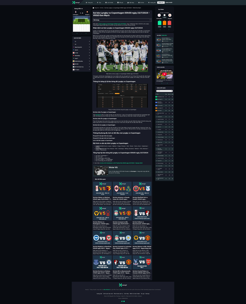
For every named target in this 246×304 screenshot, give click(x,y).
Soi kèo (101, 7)
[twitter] (122, 301)
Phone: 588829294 (123, 298)
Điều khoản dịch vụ (118, 293)
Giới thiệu (126, 293)
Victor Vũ (113, 167)
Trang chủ (96, 7)
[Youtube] (124, 301)
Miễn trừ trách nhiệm (135, 293)
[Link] (76, 2)
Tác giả (142, 293)
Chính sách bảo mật (108, 293)
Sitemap (147, 293)
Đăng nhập (169, 2)
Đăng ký (160, 2)
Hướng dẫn (99, 293)
